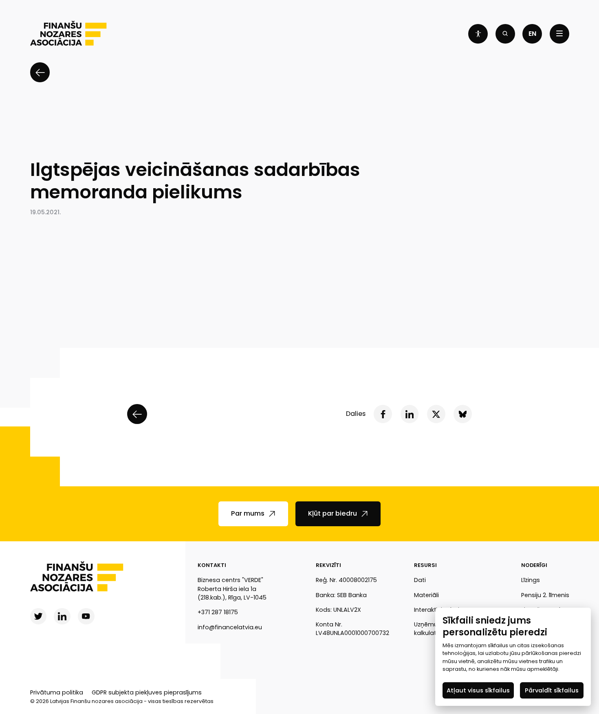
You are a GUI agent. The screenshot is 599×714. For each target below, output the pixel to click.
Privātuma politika (56, 692)
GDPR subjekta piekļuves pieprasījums (147, 692)
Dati (420, 580)
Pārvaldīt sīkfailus (552, 690)
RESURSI (425, 565)
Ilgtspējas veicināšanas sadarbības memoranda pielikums (195, 181)
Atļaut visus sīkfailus (478, 690)
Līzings (530, 580)
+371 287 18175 (218, 612)
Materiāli (426, 595)
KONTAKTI (212, 565)
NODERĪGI (534, 565)
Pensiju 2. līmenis (545, 595)
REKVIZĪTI (328, 565)
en (532, 33)
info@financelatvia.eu (230, 627)
